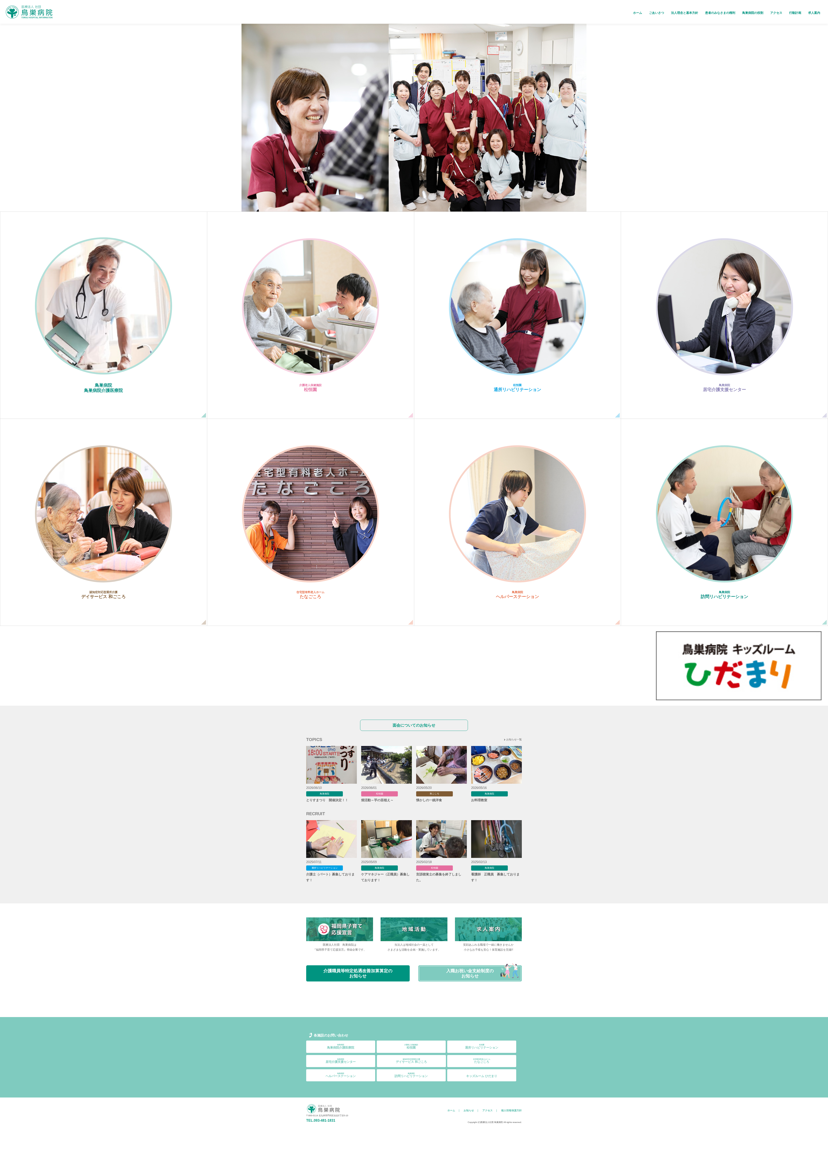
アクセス (776, 12)
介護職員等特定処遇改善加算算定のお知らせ (357, 973)
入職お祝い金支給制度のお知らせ (470, 973)
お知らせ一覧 (514, 739)
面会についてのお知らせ (414, 725)
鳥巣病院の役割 (752, 12)
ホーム (637, 12)
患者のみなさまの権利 (720, 12)
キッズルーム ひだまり (481, 1076)
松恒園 (411, 1046)
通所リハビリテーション (481, 1046)
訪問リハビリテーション (411, 1075)
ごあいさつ (656, 12)
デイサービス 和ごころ (411, 1061)
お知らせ (469, 1110)
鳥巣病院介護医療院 (340, 1046)
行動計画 (795, 12)
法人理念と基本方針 (684, 12)
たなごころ (481, 1061)
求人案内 (814, 12)
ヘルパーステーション (341, 1075)
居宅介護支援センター (341, 1061)
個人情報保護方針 (511, 1110)
